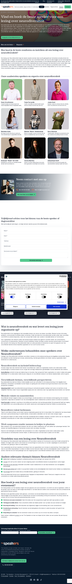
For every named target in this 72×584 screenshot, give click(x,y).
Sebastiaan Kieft (53, 161)
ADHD (5, 459)
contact (17, 515)
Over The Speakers (19, 576)
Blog (44, 1)
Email (5, 235)
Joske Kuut (51, 102)
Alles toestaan (56, 306)
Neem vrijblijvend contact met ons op (14, 560)
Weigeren (15, 306)
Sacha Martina (29, 161)
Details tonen (60, 302)
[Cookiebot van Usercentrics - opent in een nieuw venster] (60, 276)
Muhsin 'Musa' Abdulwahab (33, 131)
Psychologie (6, 471)
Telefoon (6, 241)
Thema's (61, 6)
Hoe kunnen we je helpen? (10, 251)
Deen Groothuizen (7, 102)
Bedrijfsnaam (7, 246)
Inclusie (5, 462)
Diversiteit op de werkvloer (10, 464)
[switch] (28, 297)
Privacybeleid (4, 576)
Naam (6, 230)
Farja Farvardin (29, 102)
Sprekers (47, 6)
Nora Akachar (52, 131)
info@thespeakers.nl (45, 574)
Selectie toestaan (36, 306)
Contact (68, 6)
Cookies (11, 576)
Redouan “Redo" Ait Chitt (9, 161)
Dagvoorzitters (54, 6)
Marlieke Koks (6, 131)
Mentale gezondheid (8, 469)
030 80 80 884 (8, 565)
